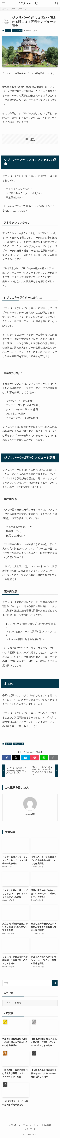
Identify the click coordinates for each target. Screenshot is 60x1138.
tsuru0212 (30, 814)
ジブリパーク (17, 30)
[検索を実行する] (55, 983)
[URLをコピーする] (53, 757)
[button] (6, 757)
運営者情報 (46, 1125)
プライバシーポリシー (31, 1125)
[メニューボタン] (3, 3)
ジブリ (8, 30)
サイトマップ (30, 1129)
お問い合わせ (14, 1125)
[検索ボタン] (56, 3)
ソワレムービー (30, 3)
